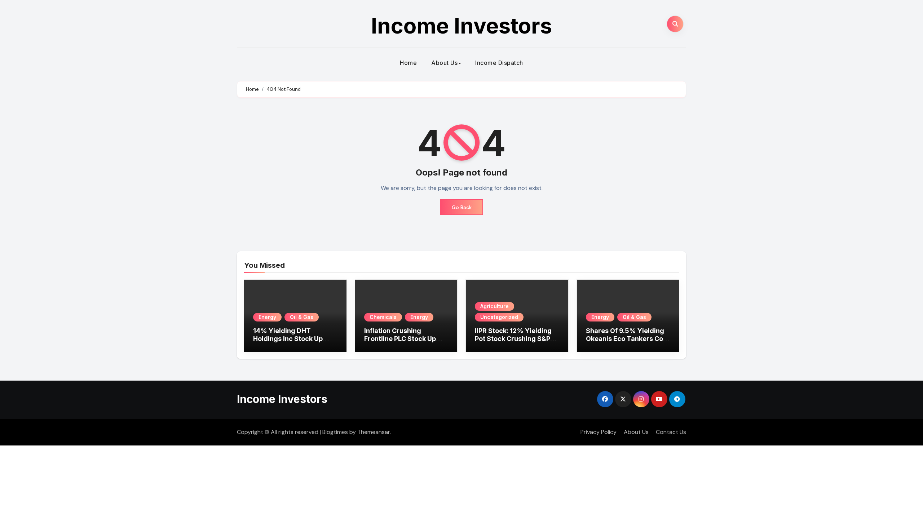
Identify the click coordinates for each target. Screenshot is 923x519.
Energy (267, 317)
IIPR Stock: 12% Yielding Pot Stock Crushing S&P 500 (513, 338)
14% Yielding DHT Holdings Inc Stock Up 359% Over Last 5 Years (292, 338)
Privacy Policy (598, 432)
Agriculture (494, 306)
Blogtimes (335, 432)
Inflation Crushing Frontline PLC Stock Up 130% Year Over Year (400, 338)
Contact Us (671, 432)
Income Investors (461, 26)
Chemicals (383, 317)
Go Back (462, 207)
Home (408, 62)
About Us (444, 62)
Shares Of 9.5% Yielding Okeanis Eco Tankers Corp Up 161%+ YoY (628, 338)
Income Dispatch (499, 62)
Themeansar (373, 432)
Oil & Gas (301, 317)
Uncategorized (499, 317)
